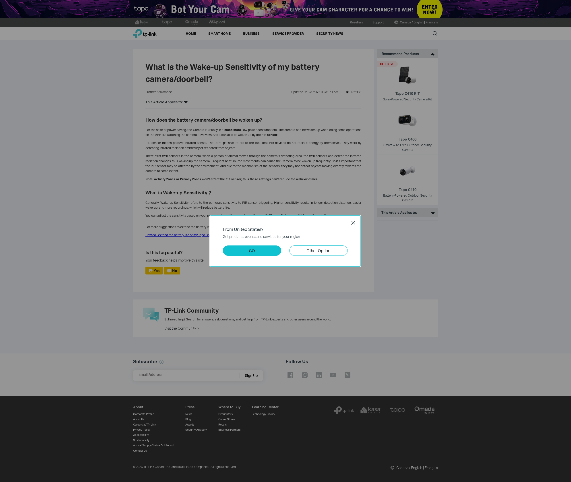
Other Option (318, 250)
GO (252, 250)
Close (353, 222)
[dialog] (285, 241)
